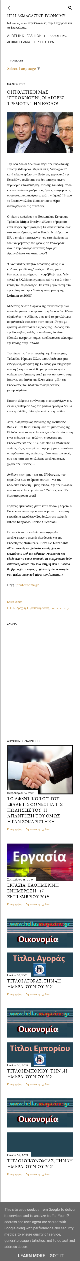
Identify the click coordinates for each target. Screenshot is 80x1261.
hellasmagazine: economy (36, 15)
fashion (34, 36)
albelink (15, 36)
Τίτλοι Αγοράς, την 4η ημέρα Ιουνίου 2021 (34, 984)
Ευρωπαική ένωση (38, 608)
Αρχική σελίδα (18, 42)
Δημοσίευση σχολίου (38, 829)
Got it (57, 1255)
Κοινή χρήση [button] (14, 602)
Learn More (31, 1255)
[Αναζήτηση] (70, 7)
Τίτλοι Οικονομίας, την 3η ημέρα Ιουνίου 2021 (40, 1163)
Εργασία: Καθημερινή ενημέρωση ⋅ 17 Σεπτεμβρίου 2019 (33, 891)
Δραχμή (21, 608)
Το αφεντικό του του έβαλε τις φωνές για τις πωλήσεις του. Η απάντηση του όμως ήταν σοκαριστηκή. (34, 810)
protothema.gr (27, 585)
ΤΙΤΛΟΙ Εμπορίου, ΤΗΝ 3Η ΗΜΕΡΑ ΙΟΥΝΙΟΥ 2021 (37, 1074)
